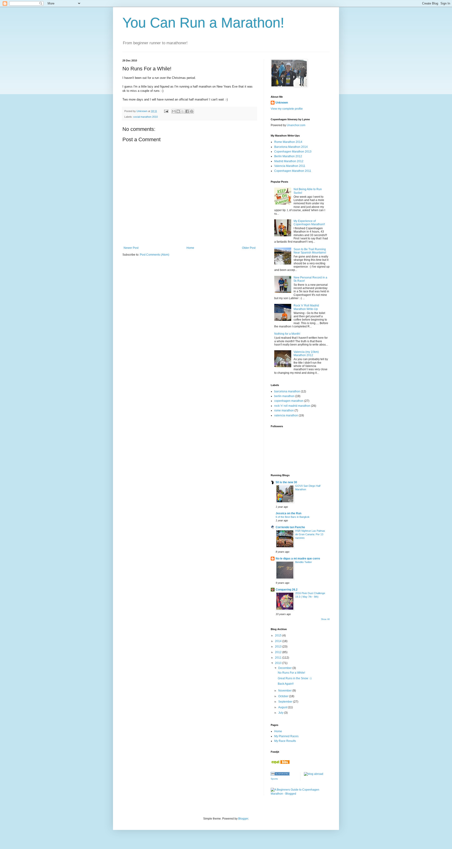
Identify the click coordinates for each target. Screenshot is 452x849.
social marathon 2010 (145, 116)
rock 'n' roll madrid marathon (292, 405)
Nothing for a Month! (287, 333)
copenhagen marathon (288, 400)
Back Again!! (286, 683)
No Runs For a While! (291, 672)
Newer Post (131, 247)
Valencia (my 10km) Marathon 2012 (306, 353)
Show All (325, 619)
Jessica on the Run (288, 513)
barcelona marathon (287, 391)
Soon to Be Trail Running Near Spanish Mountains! (310, 251)
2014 (278, 641)
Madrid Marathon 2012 (288, 161)
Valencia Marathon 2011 (289, 166)
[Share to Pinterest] (191, 111)
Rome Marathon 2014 (288, 142)
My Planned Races (286, 736)
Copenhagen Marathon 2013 (292, 151)
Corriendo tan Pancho (290, 527)
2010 (278, 663)
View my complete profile (287, 108)
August (283, 707)
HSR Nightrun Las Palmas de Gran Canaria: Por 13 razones (310, 534)
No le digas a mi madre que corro (298, 558)
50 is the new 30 (286, 482)
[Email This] (173, 111)
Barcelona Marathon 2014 (291, 147)
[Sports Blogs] (280, 774)
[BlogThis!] (178, 111)
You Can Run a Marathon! (203, 23)
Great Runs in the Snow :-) (294, 678)
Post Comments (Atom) (154, 254)
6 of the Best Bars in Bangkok (293, 516)
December (285, 668)
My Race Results (285, 741)
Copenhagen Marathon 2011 (292, 171)
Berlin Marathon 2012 (288, 156)
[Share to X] (182, 111)
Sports (274, 778)
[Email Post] (166, 111)
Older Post (248, 247)
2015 (278, 635)
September (285, 701)
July (281, 712)
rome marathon (284, 410)
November (285, 690)
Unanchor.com (296, 125)
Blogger (243, 818)
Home (190, 247)
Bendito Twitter (303, 562)
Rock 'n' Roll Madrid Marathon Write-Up (306, 307)
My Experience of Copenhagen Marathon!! (309, 222)
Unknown (281, 102)
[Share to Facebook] (187, 111)
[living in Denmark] (280, 763)
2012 (278, 652)
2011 (278, 657)
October (283, 696)
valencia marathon (286, 415)
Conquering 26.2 (287, 589)
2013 (278, 646)
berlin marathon (284, 396)
